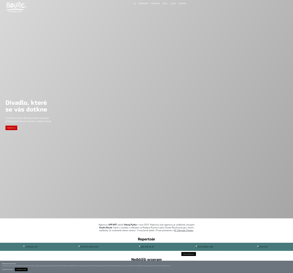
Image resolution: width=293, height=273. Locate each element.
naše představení (188, 254)
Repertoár (143, 4)
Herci (165, 4)
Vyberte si (11, 128)
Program (155, 4)
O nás (173, 4)
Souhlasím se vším (21, 269)
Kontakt (182, 4)
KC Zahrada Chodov (183, 230)
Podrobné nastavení (7, 269)
